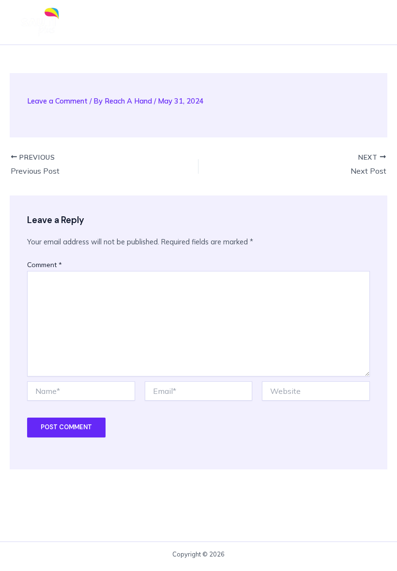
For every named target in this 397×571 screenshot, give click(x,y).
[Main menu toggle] (371, 22)
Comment (44, 264)
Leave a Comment (57, 100)
